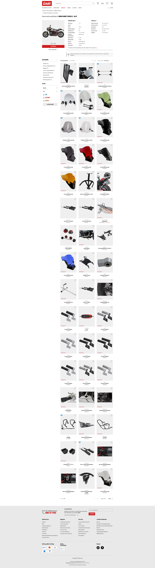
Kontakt (43, 522)
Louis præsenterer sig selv (84, 522)
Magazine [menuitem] (75, 7)
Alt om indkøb (81, 525)
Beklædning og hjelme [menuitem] (46, 7)
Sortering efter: (101, 60)
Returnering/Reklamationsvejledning (50, 535)
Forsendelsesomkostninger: (70, 562)
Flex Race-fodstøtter (68, 329)
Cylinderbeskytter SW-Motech (104, 410)
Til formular (72, 55)
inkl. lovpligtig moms (77, 561)
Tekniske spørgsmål (46, 525)
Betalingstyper (81, 529)
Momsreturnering (82, 533)
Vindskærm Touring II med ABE (68, 140)
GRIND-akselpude (68, 248)
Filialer (79, 524)
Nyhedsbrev (44, 529)
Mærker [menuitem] (69, 7)
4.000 (86, 329)
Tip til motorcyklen (64, 524)
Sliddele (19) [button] (45, 63)
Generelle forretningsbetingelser (103, 524)
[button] (93, 3)
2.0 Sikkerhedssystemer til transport (104, 86)
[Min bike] (102, 3)
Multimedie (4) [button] (46, 75)
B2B (43, 524)
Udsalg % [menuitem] (63, 7)
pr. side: (71, 60)
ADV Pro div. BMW (86, 302)
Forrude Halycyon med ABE (68, 113)
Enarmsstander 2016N (68, 302)
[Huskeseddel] (107, 3)
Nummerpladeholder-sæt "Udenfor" (104, 248)
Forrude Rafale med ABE (104, 113)
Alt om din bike (63, 529)
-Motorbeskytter (87, 248)
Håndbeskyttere (68, 410)
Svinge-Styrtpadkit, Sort (104, 302)
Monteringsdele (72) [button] (47, 79)
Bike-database (45, 527)
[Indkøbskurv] (111, 3)
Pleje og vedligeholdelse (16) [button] (49, 65)
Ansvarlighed (81, 535)
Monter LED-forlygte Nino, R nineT (86, 194)
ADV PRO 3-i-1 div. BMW (68, 221)
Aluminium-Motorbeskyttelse (86, 410)
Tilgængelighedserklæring (102, 531)
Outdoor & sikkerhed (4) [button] (48, 72)
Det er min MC (53, 46)
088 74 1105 (50, 513)
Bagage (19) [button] (45, 68)
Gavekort (44, 531)
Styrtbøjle (68, 437)
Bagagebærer (104, 221)
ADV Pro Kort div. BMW (86, 221)
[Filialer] (98, 3)
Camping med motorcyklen (66, 533)
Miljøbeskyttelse (100, 533)
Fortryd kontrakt (45, 537)
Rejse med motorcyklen (65, 527)
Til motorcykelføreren (64, 531)
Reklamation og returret (83, 531)
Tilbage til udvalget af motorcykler (50, 13)
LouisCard (44, 533)
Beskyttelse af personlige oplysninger (104, 525)
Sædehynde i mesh (86, 275)
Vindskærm (86, 86)
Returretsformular (100, 529)
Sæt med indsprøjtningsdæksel (104, 464)
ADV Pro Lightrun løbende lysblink (86, 464)
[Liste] (95, 60)
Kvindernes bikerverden (65, 522)
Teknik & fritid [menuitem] (56, 7)
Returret (98, 527)
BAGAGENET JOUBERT (104, 194)
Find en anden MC (52, 49)
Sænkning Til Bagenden (104, 275)
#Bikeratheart (63, 525)
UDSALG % (48, 97)
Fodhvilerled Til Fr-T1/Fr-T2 (68, 464)
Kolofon (98, 522)
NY (46, 94)
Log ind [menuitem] (111, 7)
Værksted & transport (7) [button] (48, 77)
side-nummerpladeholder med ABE (68, 86)
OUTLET (47, 100)
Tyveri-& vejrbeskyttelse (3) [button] (48, 70)
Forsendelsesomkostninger (84, 527)
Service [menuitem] (80, 7)
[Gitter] (93, 60)
